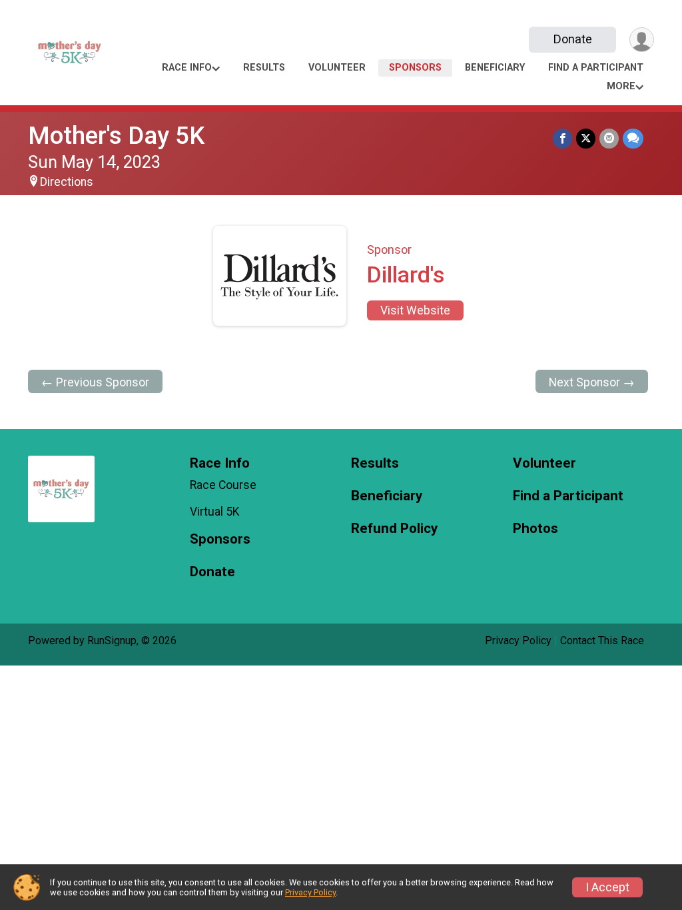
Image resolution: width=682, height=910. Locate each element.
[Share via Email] (609, 138)
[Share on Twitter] (585, 138)
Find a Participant (595, 67)
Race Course (223, 485)
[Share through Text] (633, 138)
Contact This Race (602, 640)
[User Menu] (641, 39)
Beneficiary (495, 67)
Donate (572, 39)
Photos (535, 528)
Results (264, 67)
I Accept (607, 887)
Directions (66, 182)
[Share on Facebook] (562, 138)
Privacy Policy (518, 640)
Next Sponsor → (592, 382)
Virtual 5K (215, 511)
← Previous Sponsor (95, 382)
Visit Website (415, 310)
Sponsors (415, 67)
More (621, 86)
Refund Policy (394, 528)
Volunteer (337, 67)
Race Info (187, 67)
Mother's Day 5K (116, 135)
